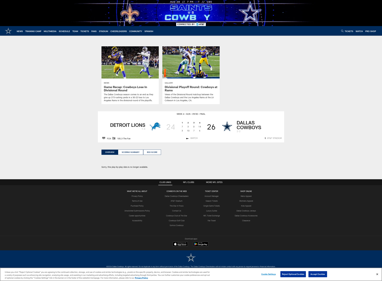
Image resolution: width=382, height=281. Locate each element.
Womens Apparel (246, 201)
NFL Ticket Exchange (211, 216)
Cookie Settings (268, 274)
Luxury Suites (211, 211)
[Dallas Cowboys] (191, 258)
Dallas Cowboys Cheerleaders (176, 196)
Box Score (152, 152)
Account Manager (212, 196)
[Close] (377, 274)
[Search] (342, 31)
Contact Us (176, 211)
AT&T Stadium (176, 201)
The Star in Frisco (177, 206)
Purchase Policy (137, 206)
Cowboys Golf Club (177, 220)
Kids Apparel (246, 206)
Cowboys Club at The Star (176, 216)
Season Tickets (212, 201)
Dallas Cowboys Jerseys (246, 211)
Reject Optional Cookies (293, 274)
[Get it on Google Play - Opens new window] (201, 245)
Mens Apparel (246, 196)
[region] (191, 274)
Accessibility (137, 220)
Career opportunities (137, 216)
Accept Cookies (318, 274)
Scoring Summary (131, 152)
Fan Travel (212, 220)
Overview (109, 152)
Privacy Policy (137, 196)
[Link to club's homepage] (8, 30)
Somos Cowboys (177, 225)
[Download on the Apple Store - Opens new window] (180, 244)
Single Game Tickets (211, 206)
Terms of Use (137, 201)
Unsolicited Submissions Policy (137, 211)
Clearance (246, 220)
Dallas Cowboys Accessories (246, 216)
